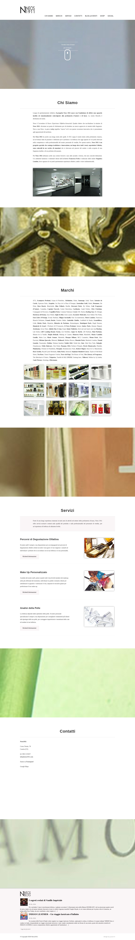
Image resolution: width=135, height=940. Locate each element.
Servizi (68, 16)
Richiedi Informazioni (29, 556)
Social (110, 16)
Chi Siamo (49, 16)
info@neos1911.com (26, 757)
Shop (102, 16)
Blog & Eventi (91, 16)
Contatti (78, 16)
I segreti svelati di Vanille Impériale (45, 900)
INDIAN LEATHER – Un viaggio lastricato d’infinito (54, 914)
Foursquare (29, 761)
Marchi (59, 16)
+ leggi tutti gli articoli (25, 929)
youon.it (112, 936)
